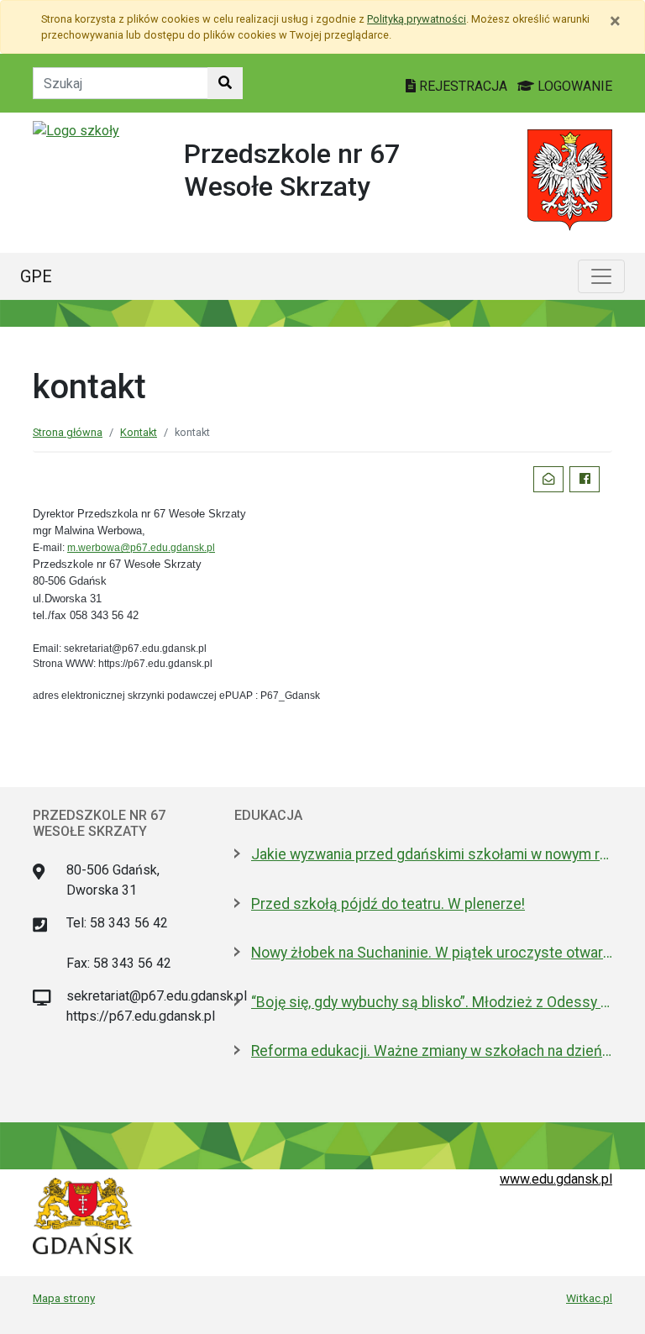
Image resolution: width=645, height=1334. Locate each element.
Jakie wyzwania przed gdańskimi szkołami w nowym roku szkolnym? (431, 854)
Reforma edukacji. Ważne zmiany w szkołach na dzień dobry (431, 1051)
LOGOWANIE (573, 86)
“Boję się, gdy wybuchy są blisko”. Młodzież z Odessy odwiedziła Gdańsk (431, 1002)
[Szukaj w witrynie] (225, 83)
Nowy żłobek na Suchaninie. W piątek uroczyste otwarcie (431, 952)
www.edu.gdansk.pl (556, 1179)
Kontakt (138, 432)
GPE (36, 276)
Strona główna (67, 432)
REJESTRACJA (463, 86)
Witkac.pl (589, 1298)
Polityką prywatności (416, 19)
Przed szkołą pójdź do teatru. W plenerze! (388, 903)
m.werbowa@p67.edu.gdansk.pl (141, 548)
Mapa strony (64, 1298)
